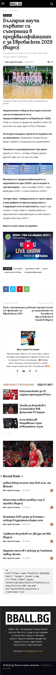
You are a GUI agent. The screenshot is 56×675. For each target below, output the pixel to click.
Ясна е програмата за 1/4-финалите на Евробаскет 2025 (15, 310)
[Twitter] (13, 289)
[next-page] (9, 434)
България (13, 10)
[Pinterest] (20, 289)
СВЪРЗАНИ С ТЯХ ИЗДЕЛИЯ (18, 384)
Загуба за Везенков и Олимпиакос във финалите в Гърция (32, 409)
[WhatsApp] (27, 289)
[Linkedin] (24, 371)
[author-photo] (28, 345)
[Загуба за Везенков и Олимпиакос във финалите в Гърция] (10, 409)
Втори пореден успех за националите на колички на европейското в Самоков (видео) (40, 313)
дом (5, 10)
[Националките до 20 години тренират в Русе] (10, 394)
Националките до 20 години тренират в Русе (35, 392)
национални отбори (12, 272)
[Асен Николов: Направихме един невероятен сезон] (10, 423)
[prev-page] (5, 434)
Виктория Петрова (14, 62)
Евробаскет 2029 (32, 268)
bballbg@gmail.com (33, 651)
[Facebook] (6, 289)
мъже (45, 268)
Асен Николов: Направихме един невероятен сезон (31, 423)
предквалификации (33, 272)
